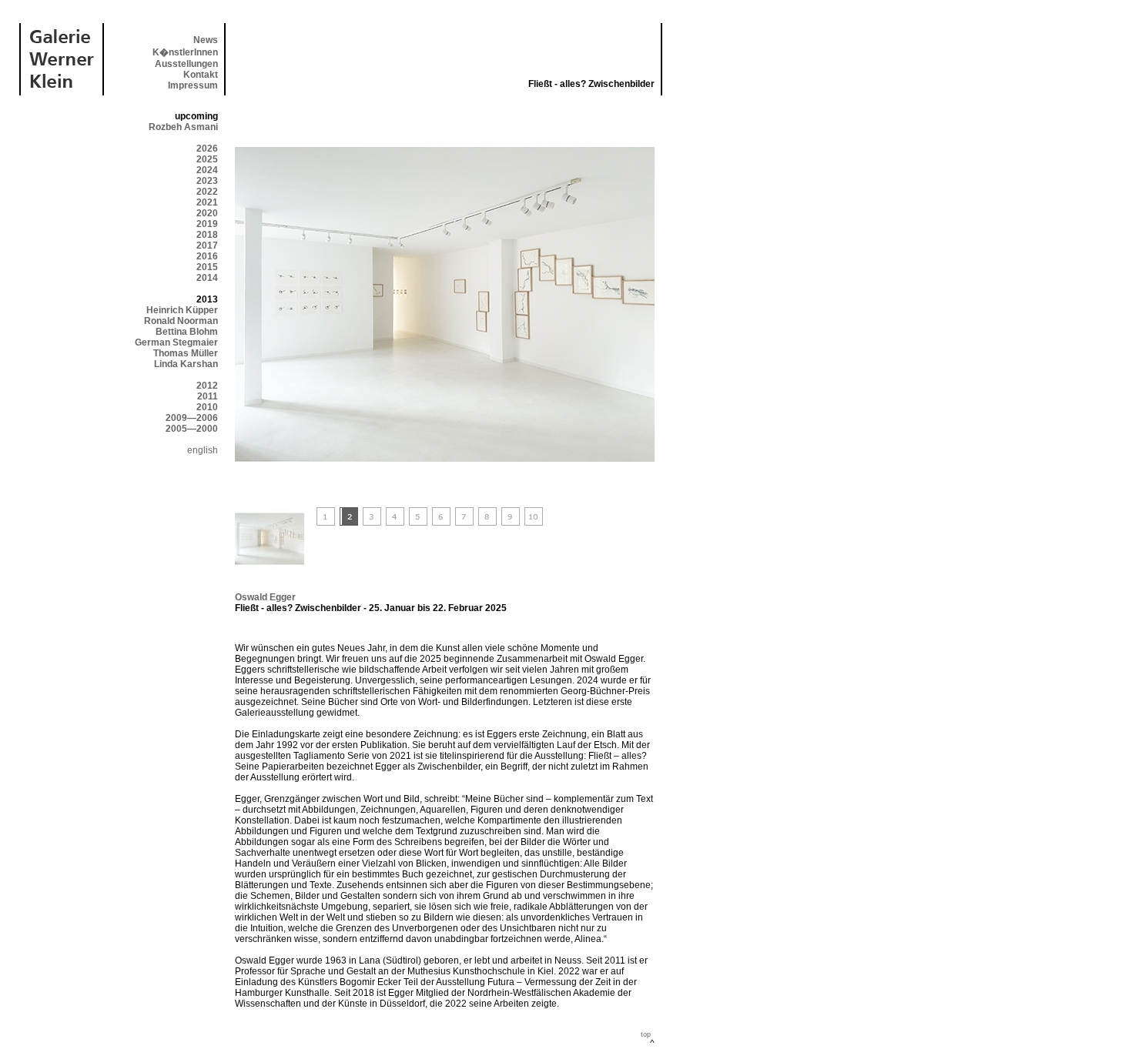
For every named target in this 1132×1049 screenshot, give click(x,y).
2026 (207, 148)
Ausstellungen (186, 63)
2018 (207, 234)
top (646, 1034)
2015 (207, 267)
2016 (207, 256)
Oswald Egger (265, 597)
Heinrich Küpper (182, 310)
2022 (207, 191)
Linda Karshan (186, 364)
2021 (207, 202)
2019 (207, 224)
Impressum (193, 85)
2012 (207, 385)
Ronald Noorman (181, 321)
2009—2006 (192, 418)
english (202, 450)
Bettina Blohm (187, 331)
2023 (207, 180)
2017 (207, 245)
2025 (207, 159)
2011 (207, 396)
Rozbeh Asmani (183, 127)
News (205, 40)
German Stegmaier (176, 342)
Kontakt (200, 74)
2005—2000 (192, 428)
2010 (207, 407)
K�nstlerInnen (185, 52)
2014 (207, 277)
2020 (207, 213)
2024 (207, 170)
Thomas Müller (185, 353)
